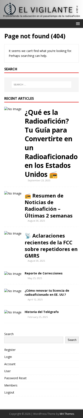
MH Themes (67, 414)
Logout (9, 392)
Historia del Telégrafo (42, 312)
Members (10, 385)
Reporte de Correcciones (44, 273)
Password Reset (15, 378)
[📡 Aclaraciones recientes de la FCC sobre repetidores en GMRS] (12, 233)
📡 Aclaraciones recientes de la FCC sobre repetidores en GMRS (51, 245)
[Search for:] (41, 84)
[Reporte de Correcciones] (12, 274)
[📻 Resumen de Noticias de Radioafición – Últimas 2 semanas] (12, 193)
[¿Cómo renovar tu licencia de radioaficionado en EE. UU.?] (12, 291)
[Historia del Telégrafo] (12, 312)
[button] (77, 23)
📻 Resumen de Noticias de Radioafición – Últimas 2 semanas (49, 205)
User (7, 371)
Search (9, 334)
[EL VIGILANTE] (41, 17)
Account (10, 364)
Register (10, 350)
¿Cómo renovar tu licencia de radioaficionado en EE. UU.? (47, 292)
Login (8, 357)
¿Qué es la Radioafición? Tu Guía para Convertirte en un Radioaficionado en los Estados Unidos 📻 (51, 143)
